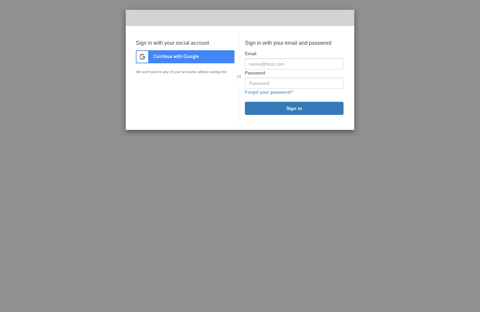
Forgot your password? (269, 92)
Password (255, 72)
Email (250, 53)
